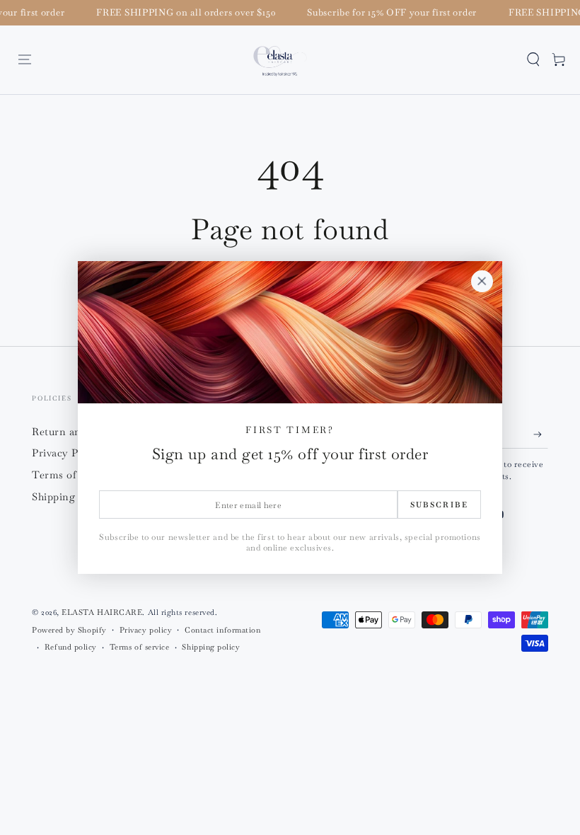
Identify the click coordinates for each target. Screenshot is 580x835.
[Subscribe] (540, 434)
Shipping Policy (70, 496)
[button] (533, 59)
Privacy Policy (67, 453)
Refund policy (71, 647)
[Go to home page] (280, 60)
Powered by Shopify (69, 630)
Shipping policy (211, 647)
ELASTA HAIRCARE (102, 612)
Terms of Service (74, 474)
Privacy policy (146, 630)
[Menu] (25, 59)
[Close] (482, 281)
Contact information (222, 630)
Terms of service (140, 647)
